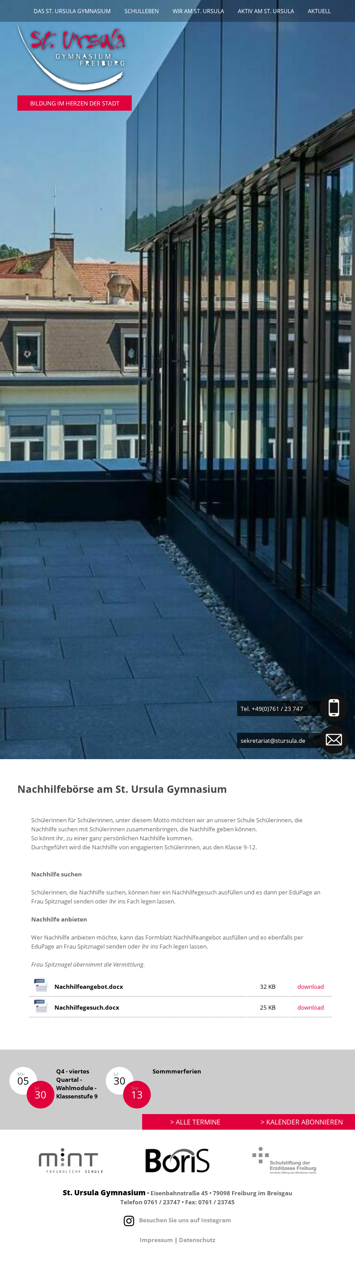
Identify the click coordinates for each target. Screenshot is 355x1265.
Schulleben (141, 11)
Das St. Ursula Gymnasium (72, 11)
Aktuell (319, 11)
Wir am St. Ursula (198, 11)
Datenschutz (197, 1240)
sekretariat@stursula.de (273, 740)
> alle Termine (195, 1122)
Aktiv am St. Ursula (266, 11)
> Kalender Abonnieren (302, 1122)
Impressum (156, 1240)
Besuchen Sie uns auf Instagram (184, 1220)
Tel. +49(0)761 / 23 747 (272, 708)
